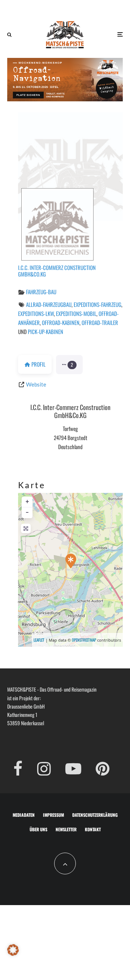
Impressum (53, 815)
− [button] (27, 512)
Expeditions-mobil (76, 313)
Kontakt (93, 829)
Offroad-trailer (100, 322)
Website (36, 384)
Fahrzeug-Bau (41, 292)
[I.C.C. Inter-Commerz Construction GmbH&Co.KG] (71, 561)
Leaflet (39, 640)
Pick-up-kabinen (45, 331)
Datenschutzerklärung (95, 815)
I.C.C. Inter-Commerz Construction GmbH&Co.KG (57, 270)
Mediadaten (24, 815)
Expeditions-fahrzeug (97, 304)
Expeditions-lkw (36, 313)
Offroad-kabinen (60, 322)
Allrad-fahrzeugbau (49, 304)
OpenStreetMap (84, 640)
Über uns (38, 829)
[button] (69, 365)
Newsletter (66, 829)
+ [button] (27, 502)
